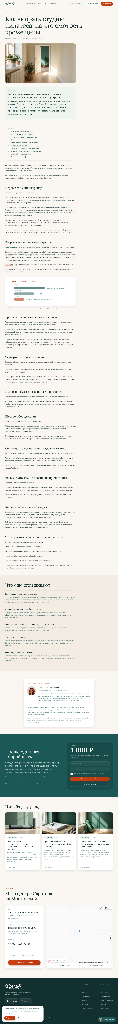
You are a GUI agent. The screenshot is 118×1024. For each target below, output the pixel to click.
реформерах (12, 247)
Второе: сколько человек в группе (22, 134)
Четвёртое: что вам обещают (20, 140)
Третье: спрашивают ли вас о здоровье (24, 137)
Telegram (13, 955)
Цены (39, 4)
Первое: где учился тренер (20, 131)
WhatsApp (23, 955)
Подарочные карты (106, 1000)
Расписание (31, 4)
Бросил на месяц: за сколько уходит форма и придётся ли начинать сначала (95, 844)
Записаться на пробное (90, 779)
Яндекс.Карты (64, 966)
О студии (85, 1004)
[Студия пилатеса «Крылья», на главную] (10, 4)
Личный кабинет (92, 4)
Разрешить (10, 1018)
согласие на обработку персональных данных (90, 773)
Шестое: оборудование (19, 145)
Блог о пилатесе (87, 1008)
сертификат (61, 200)
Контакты (53, 4)
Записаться (107, 4)
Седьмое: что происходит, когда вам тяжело (25, 148)
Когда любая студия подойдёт (21, 154)
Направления (86, 988)
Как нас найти (104, 992)
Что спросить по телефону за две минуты (24, 157)
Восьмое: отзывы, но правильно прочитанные (26, 151)
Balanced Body (64, 207)
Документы (104, 1008)
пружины (8, 255)
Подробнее (8, 1013)
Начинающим (14, 13)
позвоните (30, 565)
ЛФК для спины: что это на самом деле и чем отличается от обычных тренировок (21, 845)
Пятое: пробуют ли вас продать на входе (24, 143)
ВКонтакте (33, 955)
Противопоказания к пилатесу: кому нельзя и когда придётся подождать (58, 844)
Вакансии (103, 1004)
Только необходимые (25, 1018)
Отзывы (84, 1000)
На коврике (9, 265)
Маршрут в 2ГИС (97, 966)
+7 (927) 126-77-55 (74, 4)
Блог (45, 4)
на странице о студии (72, 700)
